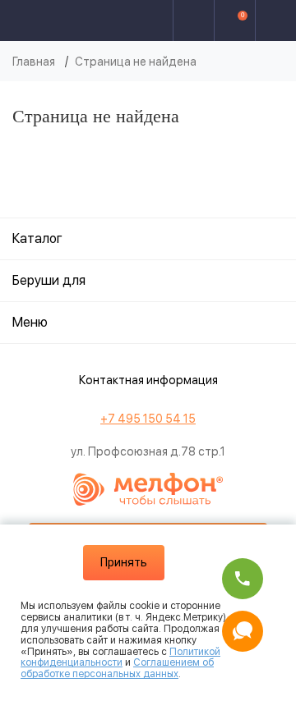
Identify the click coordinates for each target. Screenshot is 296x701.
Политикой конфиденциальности (120, 657)
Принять (123, 562)
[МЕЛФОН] (70, 20)
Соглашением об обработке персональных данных (117, 668)
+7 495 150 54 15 (148, 418)
